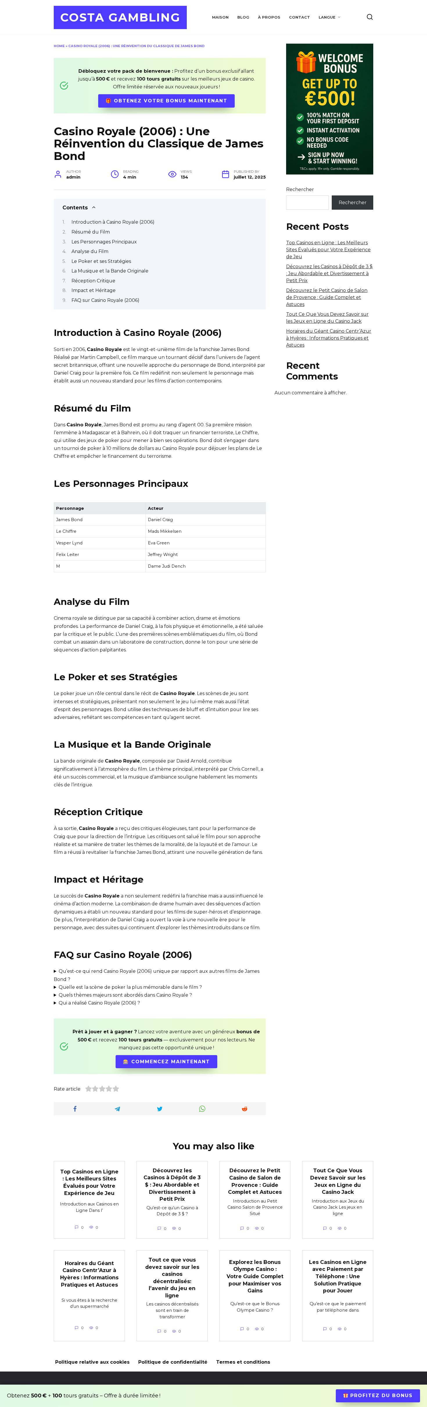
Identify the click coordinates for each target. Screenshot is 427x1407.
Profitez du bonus (380, 1395)
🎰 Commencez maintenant (166, 1061)
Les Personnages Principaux (104, 242)
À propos (269, 17)
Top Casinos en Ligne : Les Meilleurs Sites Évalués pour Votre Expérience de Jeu (328, 249)
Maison (220, 17)
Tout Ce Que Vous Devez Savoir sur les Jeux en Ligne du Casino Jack (337, 1181)
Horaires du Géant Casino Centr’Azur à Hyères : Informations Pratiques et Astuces (328, 338)
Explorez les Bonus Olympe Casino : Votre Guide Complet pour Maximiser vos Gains (255, 1276)
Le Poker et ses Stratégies (101, 261)
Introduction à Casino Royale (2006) (113, 222)
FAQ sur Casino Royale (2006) (105, 300)
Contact (299, 17)
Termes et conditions (243, 1362)
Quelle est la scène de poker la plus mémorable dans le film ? (130, 987)
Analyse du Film (89, 251)
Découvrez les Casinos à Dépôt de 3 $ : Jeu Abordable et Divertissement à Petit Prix (329, 273)
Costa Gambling (120, 17)
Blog (243, 17)
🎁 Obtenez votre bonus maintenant (166, 101)
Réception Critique (93, 281)
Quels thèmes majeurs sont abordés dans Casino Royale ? (125, 995)
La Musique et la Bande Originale (109, 271)
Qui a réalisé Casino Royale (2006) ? (99, 1003)
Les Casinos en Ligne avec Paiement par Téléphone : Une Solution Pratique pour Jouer (338, 1276)
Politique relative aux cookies (92, 1362)
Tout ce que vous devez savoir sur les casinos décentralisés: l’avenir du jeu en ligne (172, 1278)
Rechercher (300, 189)
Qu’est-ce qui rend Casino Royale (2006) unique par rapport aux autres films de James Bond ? (156, 975)
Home (59, 46)
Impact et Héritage (93, 290)
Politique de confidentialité (172, 1362)
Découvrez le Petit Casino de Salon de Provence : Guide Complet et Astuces (326, 297)
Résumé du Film (90, 232)
